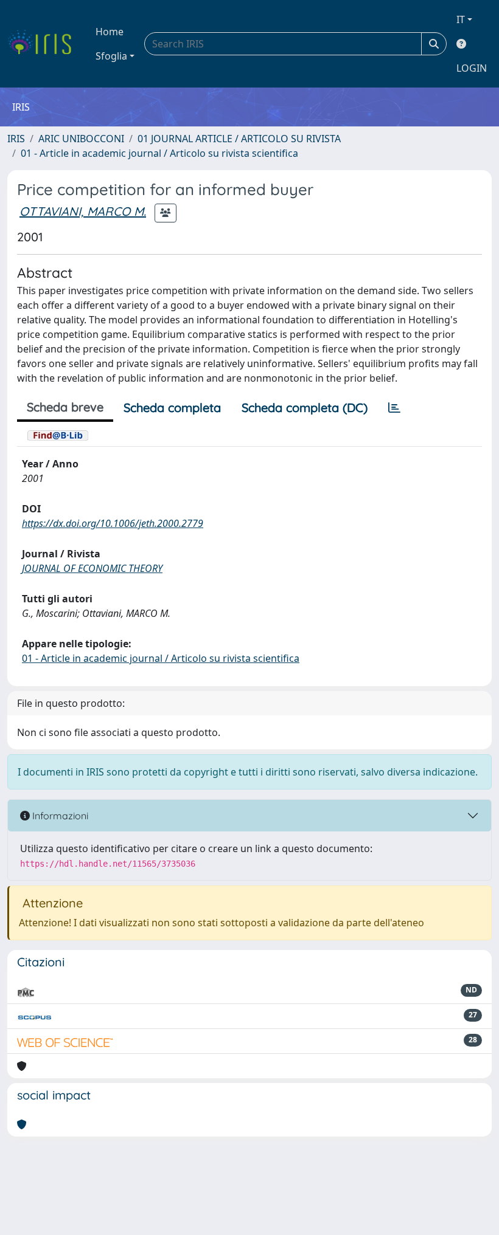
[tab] (394, 408)
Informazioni (59, 816)
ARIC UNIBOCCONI (81, 138)
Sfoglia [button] (111, 56)
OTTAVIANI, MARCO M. (82, 211)
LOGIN (471, 68)
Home (110, 31)
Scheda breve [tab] (65, 407)
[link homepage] (44, 43)
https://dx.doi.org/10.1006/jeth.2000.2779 (112, 523)
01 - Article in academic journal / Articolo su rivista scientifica (159, 153)
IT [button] (460, 19)
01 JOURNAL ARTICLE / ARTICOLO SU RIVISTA (239, 138)
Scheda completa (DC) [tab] (305, 407)
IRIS (16, 138)
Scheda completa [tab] (172, 407)
